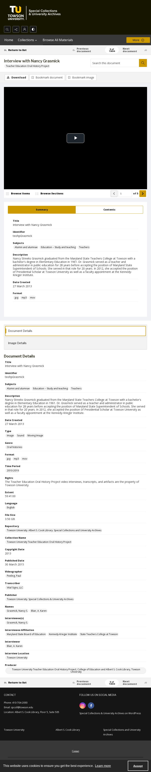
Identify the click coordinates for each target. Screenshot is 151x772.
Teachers (84, 247)
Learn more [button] (103, 765)
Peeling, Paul (14, 575)
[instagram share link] (82, 705)
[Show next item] (142, 193)
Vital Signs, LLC (15, 587)
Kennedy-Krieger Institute (63, 634)
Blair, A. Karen (39, 610)
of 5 (135, 193)
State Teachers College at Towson (99, 634)
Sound (20, 435)
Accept (138, 765)
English (11, 507)
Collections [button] (26, 40)
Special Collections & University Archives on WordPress (110, 713)
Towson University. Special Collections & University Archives (40, 599)
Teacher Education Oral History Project (27, 66)
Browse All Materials (58, 40)
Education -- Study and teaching (58, 247)
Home (8, 40)
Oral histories (14, 447)
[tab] (42, 209)
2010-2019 (13, 470)
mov (32, 297)
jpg (16, 297)
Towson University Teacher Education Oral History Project (39, 542)
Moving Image (35, 435)
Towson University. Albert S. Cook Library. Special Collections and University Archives (54, 530)
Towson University (17, 657)
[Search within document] (143, 63)
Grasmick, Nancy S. (17, 610)
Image (10, 435)
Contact (75, 751)
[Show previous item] (114, 193)
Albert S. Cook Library (68, 729)
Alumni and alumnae (26, 247)
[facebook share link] (91, 705)
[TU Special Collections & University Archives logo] (35, 13)
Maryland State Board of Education (26, 634)
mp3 (24, 297)
